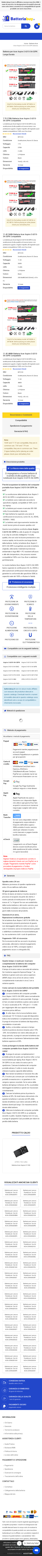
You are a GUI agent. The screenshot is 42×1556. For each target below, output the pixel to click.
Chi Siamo (8, 1423)
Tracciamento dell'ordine (14, 1476)
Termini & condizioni (12, 1430)
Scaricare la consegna (13, 1473)
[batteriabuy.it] (20, 21)
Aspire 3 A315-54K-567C (29, 671)
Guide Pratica (9, 1444)
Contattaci (8, 1487)
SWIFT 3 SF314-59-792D (11, 683)
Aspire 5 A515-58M (9, 679)
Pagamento (9, 1465)
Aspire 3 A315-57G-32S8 (11, 675)
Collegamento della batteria (15, 1490)
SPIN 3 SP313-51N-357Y (29, 679)
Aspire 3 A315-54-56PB (29, 666)
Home (26, 43)
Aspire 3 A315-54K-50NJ (11, 671)
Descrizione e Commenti (21, 415)
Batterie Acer (33, 43)
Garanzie (8, 1426)
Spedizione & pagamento (21, 426)
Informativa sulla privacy (14, 1434)
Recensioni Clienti (19, 134)
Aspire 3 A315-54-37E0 (29, 662)
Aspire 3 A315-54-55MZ (11, 666)
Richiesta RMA (10, 1448)
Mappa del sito (10, 1494)
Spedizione (9, 1469)
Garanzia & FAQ (21, 431)
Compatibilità (21, 420)
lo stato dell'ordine (11, 1455)
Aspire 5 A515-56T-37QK (29, 675)
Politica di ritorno (11, 1451)
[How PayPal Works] (34, 1516)
